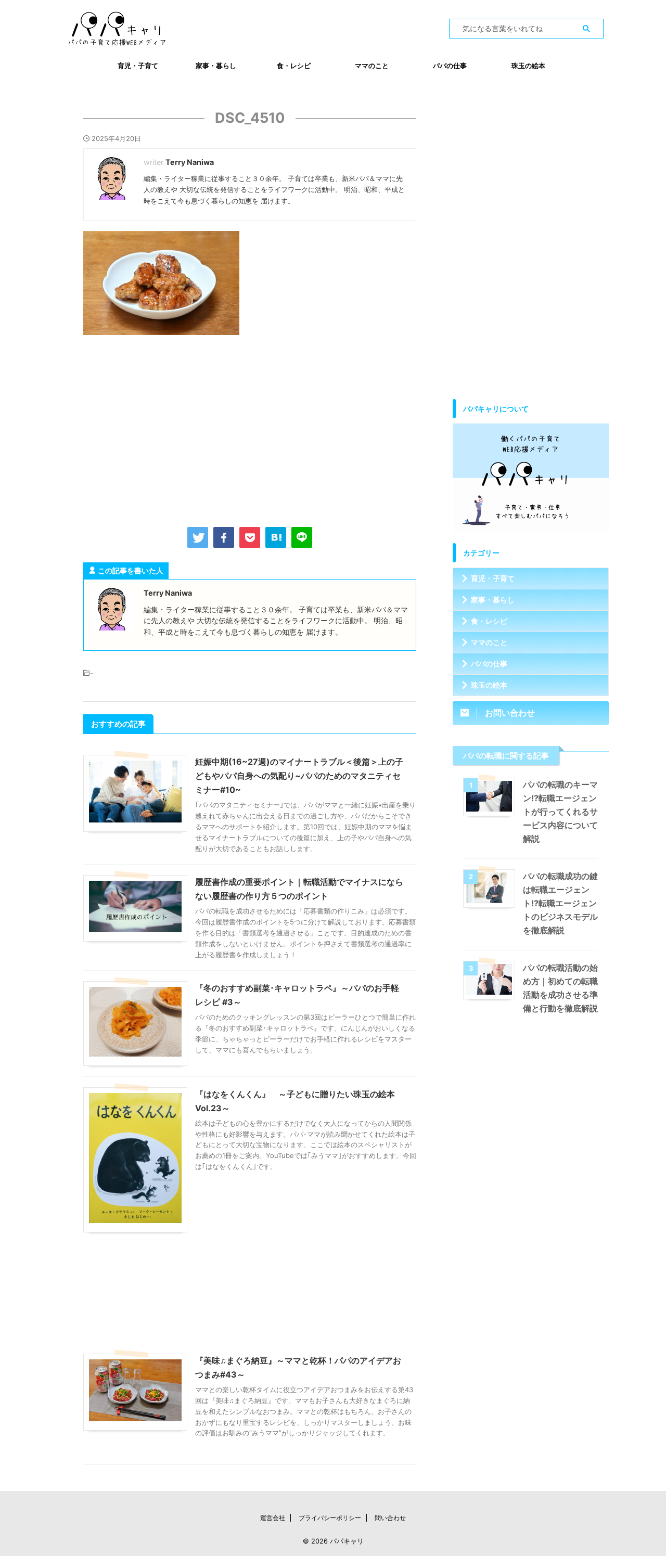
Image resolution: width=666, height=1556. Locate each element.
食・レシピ (294, 65)
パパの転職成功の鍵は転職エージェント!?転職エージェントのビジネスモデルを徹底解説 (560, 903)
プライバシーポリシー (330, 1518)
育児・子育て (138, 65)
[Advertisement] (249, 428)
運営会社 (272, 1518)
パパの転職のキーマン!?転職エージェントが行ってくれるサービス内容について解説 (560, 811)
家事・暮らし (216, 65)
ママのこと (372, 65)
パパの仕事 (450, 65)
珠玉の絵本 (528, 65)
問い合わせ (390, 1518)
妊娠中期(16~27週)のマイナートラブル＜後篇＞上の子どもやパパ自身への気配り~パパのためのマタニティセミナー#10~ (299, 775)
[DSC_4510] (275, 537)
